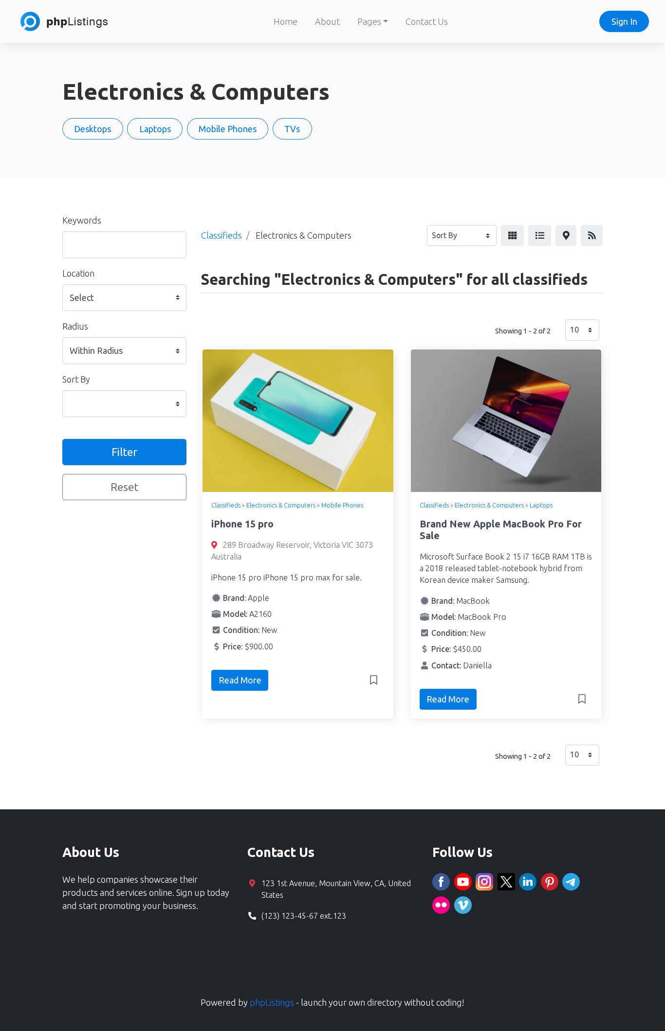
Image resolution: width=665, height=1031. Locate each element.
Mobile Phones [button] (228, 129)
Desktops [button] (92, 129)
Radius (75, 326)
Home (285, 21)
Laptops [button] (155, 129)
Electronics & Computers (280, 505)
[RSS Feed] (592, 235)
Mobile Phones (342, 505)
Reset (124, 487)
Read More (240, 680)
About (327, 21)
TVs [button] (292, 129)
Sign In (624, 21)
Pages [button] (369, 21)
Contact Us (427, 21)
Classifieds (225, 505)
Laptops (541, 505)
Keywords (81, 220)
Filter (124, 452)
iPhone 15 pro (242, 524)
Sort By (76, 379)
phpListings (272, 1002)
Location (78, 273)
